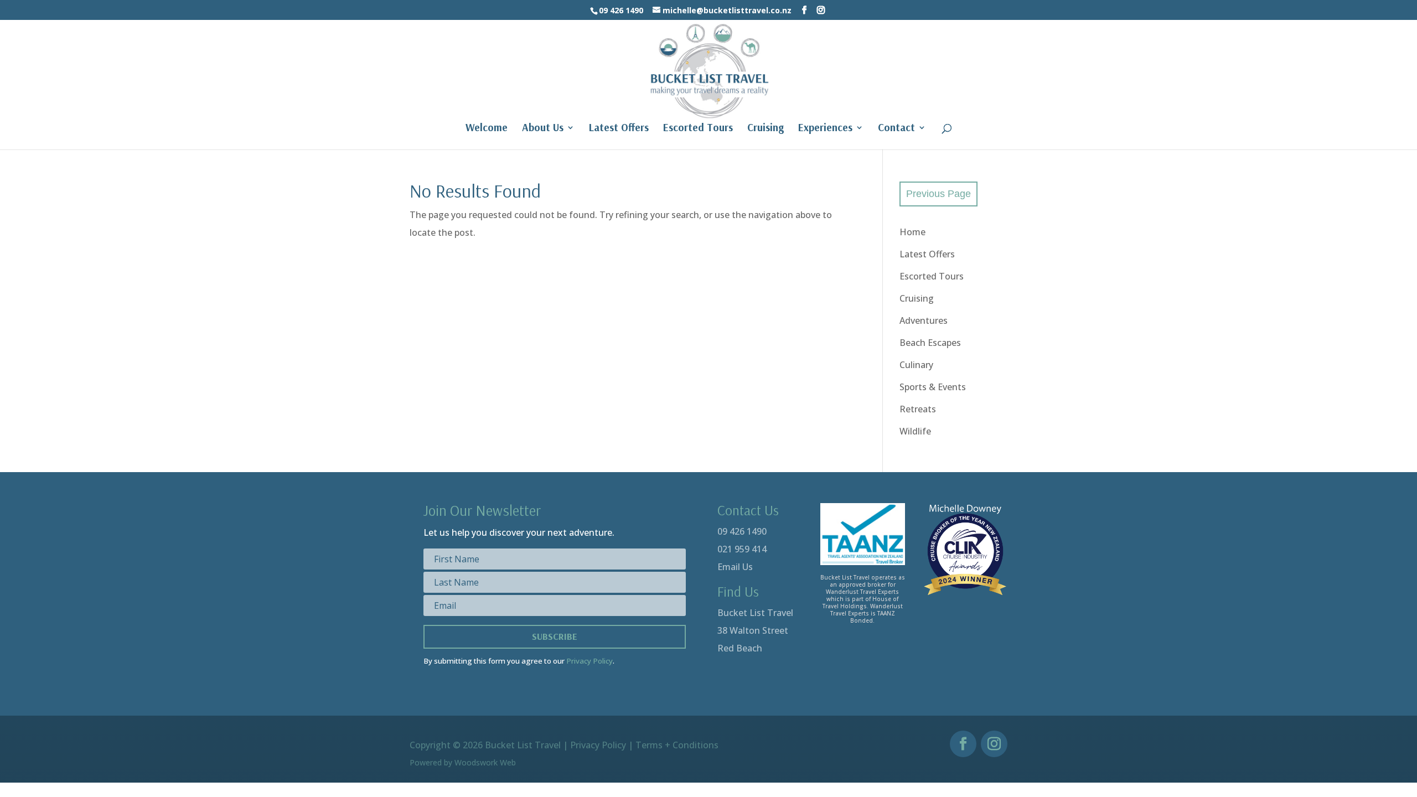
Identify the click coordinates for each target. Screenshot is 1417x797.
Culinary (916, 365)
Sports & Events (932, 387)
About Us (542, 128)
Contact (896, 128)
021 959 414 (742, 549)
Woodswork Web (485, 762)
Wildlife (915, 431)
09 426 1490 (742, 531)
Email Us (735, 567)
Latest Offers (619, 128)
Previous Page (938, 193)
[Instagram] (821, 10)
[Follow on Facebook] (963, 744)
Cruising (765, 128)
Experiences (825, 128)
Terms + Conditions (676, 745)
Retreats (917, 409)
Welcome (487, 128)
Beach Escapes (930, 343)
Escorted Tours (698, 128)
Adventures (923, 320)
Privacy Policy (589, 661)
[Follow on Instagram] (994, 744)
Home (912, 232)
